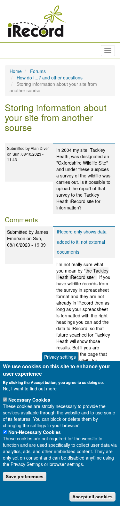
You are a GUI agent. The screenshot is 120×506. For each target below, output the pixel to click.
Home (16, 71)
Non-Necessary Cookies (34, 432)
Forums (38, 71)
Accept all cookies (92, 496)
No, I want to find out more (30, 388)
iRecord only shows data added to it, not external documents (82, 241)
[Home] (37, 21)
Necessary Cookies (29, 399)
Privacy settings (60, 357)
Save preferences (25, 476)
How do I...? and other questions (50, 77)
